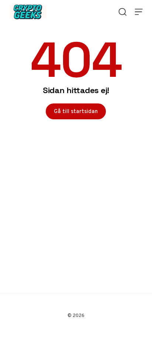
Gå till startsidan (76, 111)
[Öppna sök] (122, 11)
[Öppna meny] (138, 11)
